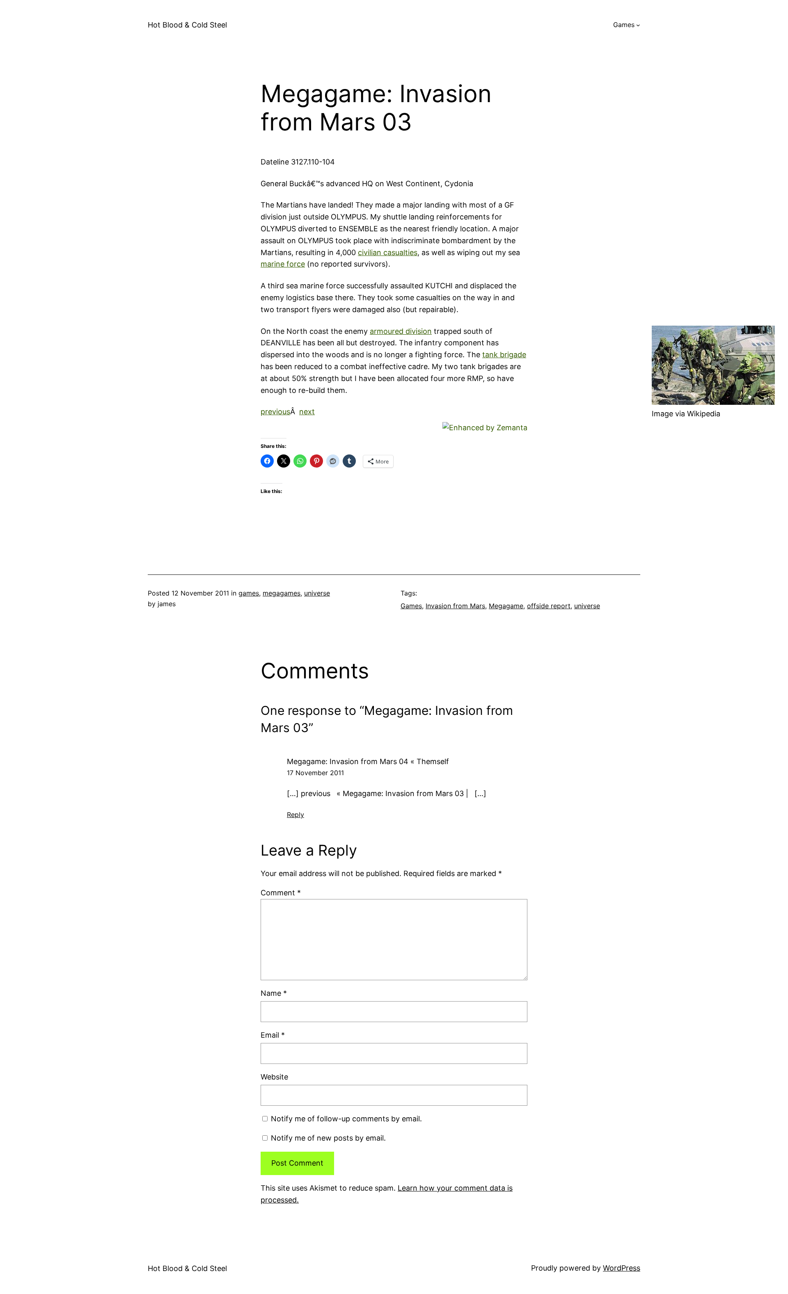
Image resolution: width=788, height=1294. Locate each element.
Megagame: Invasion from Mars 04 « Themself (368, 761)
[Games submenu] (638, 25)
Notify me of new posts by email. (328, 1138)
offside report (548, 606)
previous (275, 411)
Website (274, 1077)
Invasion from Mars (455, 606)
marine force (283, 264)
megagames (281, 593)
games (248, 593)
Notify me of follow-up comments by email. (346, 1118)
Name (274, 993)
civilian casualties (387, 252)
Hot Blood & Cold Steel (187, 25)
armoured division (401, 331)
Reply (295, 814)
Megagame (506, 606)
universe (317, 593)
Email (273, 1035)
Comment (281, 892)
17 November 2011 (315, 773)
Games (624, 25)
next (307, 411)
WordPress (621, 1268)
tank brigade (504, 354)
